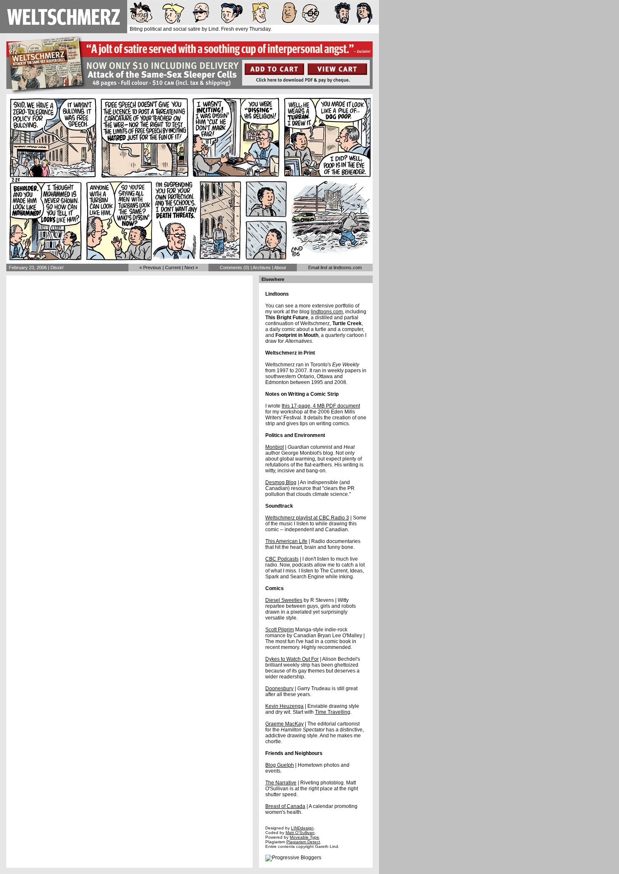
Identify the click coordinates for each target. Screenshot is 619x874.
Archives (262, 267)
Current (173, 267)
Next (189, 267)
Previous (152, 267)
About (280, 267)
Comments (231, 267)
